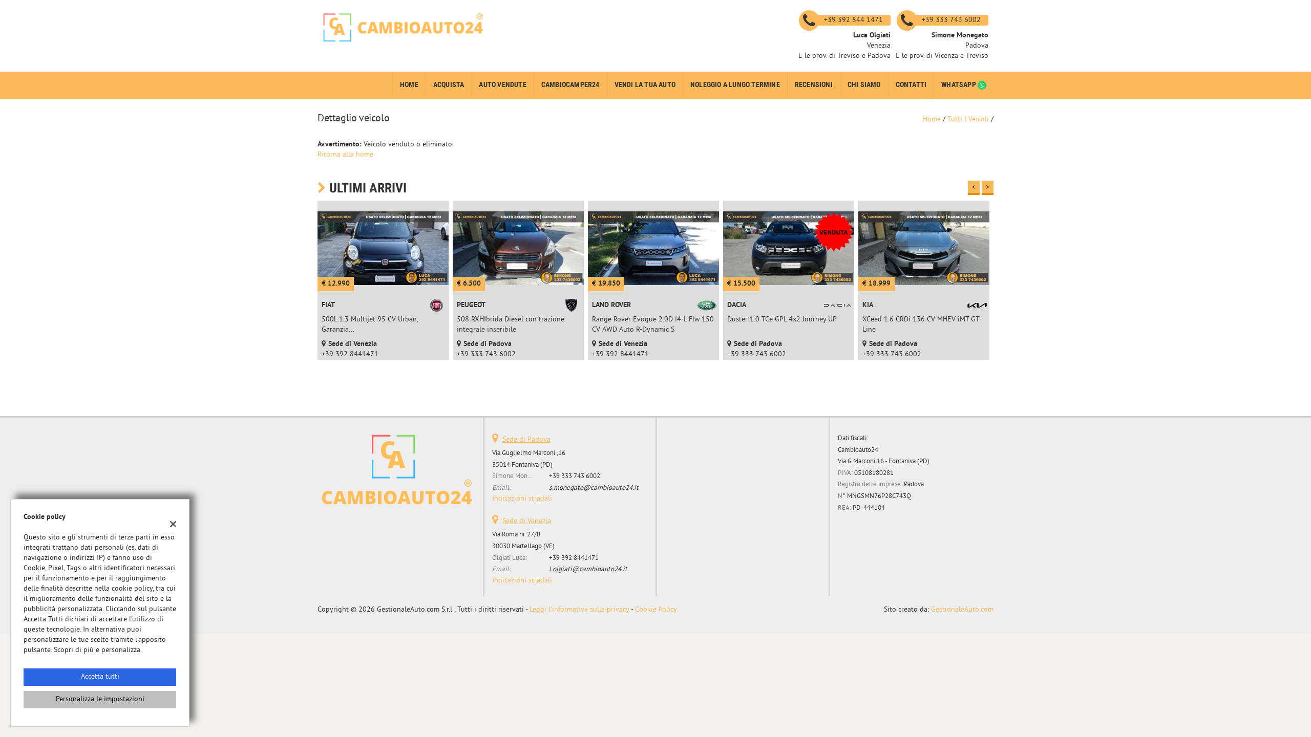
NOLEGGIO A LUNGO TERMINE (735, 84)
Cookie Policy (656, 609)
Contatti (911, 84)
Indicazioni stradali (522, 498)
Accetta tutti (100, 677)
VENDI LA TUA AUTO (645, 84)
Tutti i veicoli (968, 119)
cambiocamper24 (570, 84)
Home (409, 84)
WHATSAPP (959, 84)
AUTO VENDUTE (502, 84)
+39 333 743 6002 (574, 476)
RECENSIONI (814, 84)
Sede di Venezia (526, 521)
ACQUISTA (448, 84)
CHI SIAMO (864, 84)
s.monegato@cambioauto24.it (594, 488)
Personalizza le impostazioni (100, 699)
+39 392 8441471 (574, 558)
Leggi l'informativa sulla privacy (579, 609)
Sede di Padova (526, 440)
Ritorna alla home (345, 154)
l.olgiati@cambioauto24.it (588, 569)
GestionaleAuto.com (962, 609)
